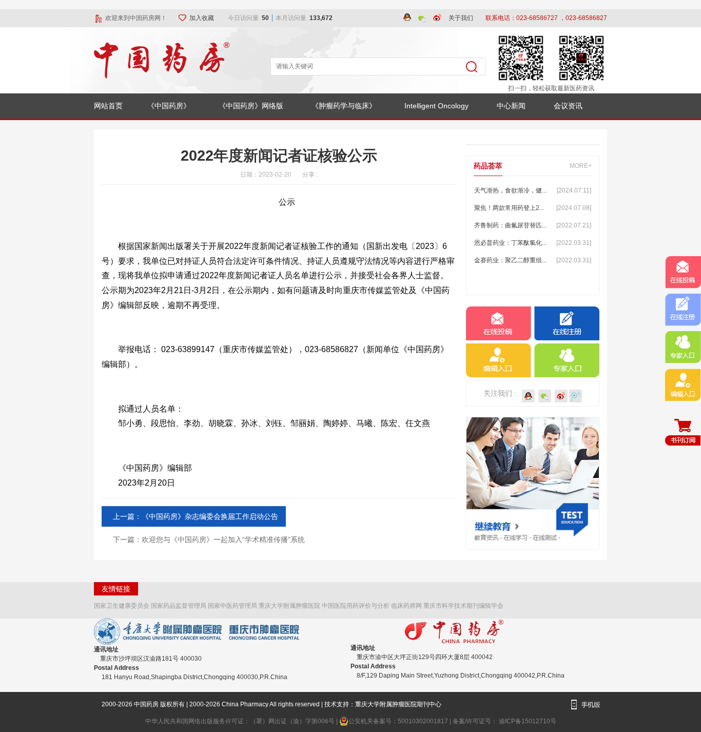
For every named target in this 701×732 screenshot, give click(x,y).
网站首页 (108, 106)
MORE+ (581, 165)
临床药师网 (406, 605)
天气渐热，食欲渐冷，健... (532, 190)
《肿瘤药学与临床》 (343, 106)
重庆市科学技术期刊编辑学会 (463, 605)
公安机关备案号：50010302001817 (399, 721)
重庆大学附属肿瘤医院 (289, 605)
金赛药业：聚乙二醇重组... (532, 260)
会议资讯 (568, 106)
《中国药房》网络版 (251, 106)
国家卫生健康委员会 (121, 605)
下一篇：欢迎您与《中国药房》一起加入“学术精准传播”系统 (209, 539)
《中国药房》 (168, 106)
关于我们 (461, 18)
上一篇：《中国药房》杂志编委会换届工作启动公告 (195, 516)
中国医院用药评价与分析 (356, 605)
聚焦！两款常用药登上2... (532, 207)
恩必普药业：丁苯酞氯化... (532, 242)
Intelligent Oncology (436, 106)
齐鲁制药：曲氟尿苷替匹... (532, 225)
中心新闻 (511, 106)
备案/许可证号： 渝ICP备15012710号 (504, 721)
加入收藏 (202, 18)
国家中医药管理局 (232, 605)
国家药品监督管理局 (178, 605)
